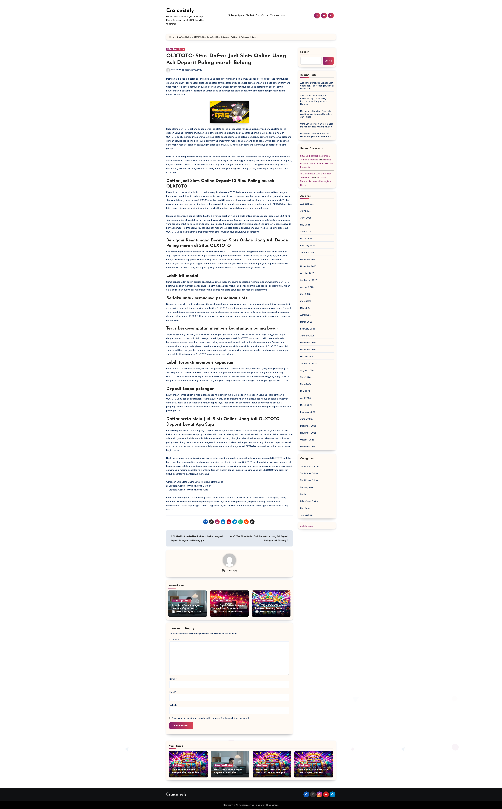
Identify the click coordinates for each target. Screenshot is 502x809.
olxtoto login (306, 526)
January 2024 (307, 419)
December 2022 (308, 446)
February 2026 (307, 245)
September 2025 (308, 280)
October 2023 (307, 440)
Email (172, 692)
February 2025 (307, 329)
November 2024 (308, 349)
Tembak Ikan (277, 15)
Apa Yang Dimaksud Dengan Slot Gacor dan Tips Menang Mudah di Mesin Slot (317, 86)
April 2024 (305, 398)
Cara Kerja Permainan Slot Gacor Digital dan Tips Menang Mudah (316, 125)
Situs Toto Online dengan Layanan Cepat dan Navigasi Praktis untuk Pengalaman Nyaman (314, 99)
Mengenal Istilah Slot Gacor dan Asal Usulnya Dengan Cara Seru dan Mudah (316, 114)
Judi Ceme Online (309, 473)
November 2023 (308, 433)
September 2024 (308, 363)
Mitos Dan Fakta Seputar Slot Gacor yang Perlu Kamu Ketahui (316, 135)
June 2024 (305, 384)
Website (173, 705)
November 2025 (308, 266)
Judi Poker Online (309, 480)
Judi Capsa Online (309, 466)
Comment (175, 639)
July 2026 (305, 211)
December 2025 (308, 259)
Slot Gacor (262, 15)
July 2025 (305, 294)
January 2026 (307, 252)
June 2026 (305, 218)
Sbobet (250, 15)
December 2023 (308, 426)
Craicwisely (180, 10)
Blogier (259, 805)
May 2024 (305, 391)
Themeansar (272, 805)
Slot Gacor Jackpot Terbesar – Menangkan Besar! (315, 181)
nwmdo (177, 70)
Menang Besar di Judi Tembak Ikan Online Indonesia (316, 163)
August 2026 (307, 204)
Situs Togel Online (175, 49)
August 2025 (306, 287)
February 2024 (307, 412)
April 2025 (305, 315)
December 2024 (308, 342)
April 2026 (305, 231)
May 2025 (305, 308)
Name (172, 679)
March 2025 (306, 322)
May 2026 (305, 225)
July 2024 (305, 377)
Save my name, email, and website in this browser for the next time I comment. (210, 718)
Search (304, 52)
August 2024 (307, 370)
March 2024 (306, 405)
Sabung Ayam (236, 15)
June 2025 (305, 301)
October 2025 (307, 273)
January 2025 (307, 335)
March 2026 (306, 238)
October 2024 (307, 356)
